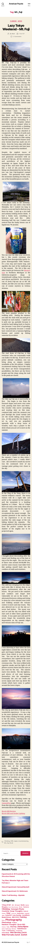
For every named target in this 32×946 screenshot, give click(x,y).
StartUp (13, 927)
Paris (3, 920)
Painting (23, 917)
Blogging (5, 907)
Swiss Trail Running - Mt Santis (9, 928)
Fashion (4, 913)
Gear (8, 913)
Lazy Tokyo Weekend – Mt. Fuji (15, 27)
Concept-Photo (17, 909)
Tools (4, 930)
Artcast (17, 905)
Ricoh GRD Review (9, 811)
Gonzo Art (13, 913)
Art (13, 905)
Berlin (23, 905)
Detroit (25, 911)
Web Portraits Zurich (11, 935)
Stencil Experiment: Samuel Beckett (15, 887)
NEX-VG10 (15, 917)
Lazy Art (8, 915)
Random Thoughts (9, 924)
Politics (14, 922)
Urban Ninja (5, 932)
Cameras (26, 907)
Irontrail (27, 913)
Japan (20, 21)
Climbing (13, 21)
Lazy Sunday (17, 915)
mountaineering (23, 841)
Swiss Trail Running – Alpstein (13, 895)
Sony (8, 927)
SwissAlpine (22, 926)
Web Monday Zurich (18, 932)
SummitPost (6, 803)
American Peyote (16, 4)
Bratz (20, 907)
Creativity (5, 911)
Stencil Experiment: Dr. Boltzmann (15, 891)
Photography (13, 919)
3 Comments (17, 36)
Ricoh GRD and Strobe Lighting (13, 814)
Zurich (24, 934)
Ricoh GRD (21, 924)
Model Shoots (6, 917)
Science (4, 927)
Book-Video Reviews (13, 907)
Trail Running (10, 930)
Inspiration (20, 913)
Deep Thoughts (16, 911)
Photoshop (6, 922)
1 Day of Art (6, 905)
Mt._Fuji (6, 843)
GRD (11, 841)
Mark (13, 34)
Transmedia (19, 930)
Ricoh (11, 843)
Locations (26, 915)
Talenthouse (21, 929)
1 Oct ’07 (22, 34)
